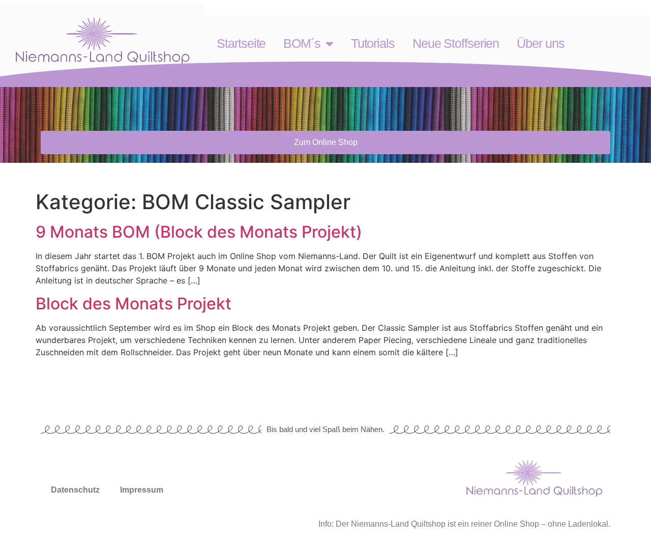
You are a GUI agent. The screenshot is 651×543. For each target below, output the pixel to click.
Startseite (241, 43)
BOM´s (301, 43)
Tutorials (373, 43)
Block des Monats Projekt (135, 303)
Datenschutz (75, 489)
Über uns (540, 43)
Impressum (141, 489)
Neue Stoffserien (455, 43)
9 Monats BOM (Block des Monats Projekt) (199, 232)
